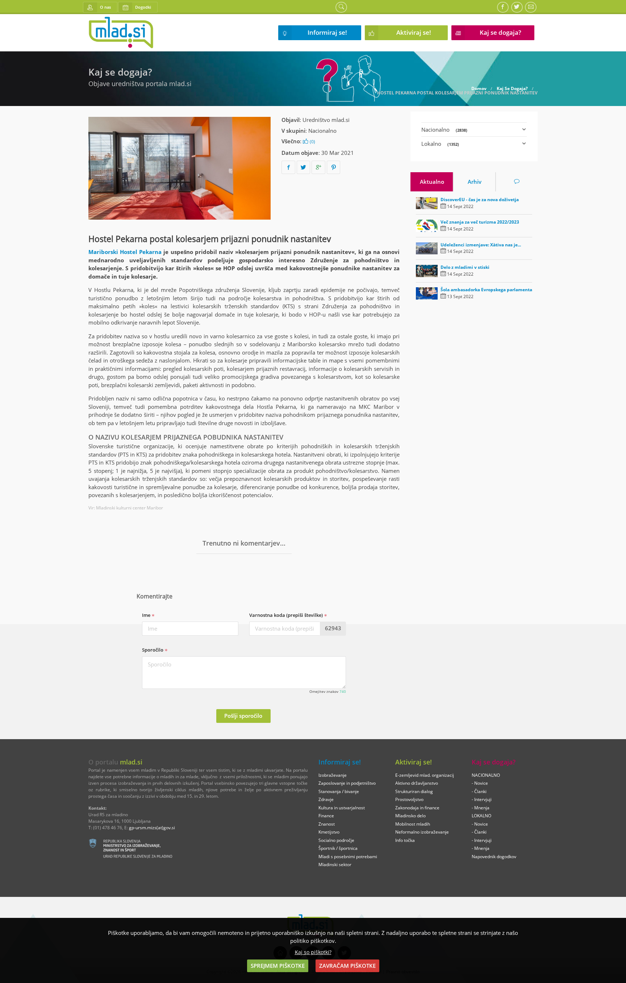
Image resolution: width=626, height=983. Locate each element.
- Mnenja (480, 808)
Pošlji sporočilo (243, 715)
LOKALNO (481, 816)
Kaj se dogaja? (500, 32)
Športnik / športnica (338, 848)
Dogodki (143, 7)
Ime (146, 615)
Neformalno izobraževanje (422, 832)
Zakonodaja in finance (417, 808)
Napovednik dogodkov (494, 856)
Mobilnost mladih (412, 824)
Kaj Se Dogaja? (512, 88)
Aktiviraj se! (413, 32)
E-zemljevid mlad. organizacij (424, 775)
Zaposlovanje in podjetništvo (347, 783)
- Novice (480, 783)
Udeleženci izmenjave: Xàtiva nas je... (481, 244)
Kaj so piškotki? (313, 952)
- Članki (479, 791)
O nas (105, 7)
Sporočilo (153, 650)
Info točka (405, 840)
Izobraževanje (332, 775)
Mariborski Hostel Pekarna (125, 251)
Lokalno (440, 143)
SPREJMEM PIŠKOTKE (278, 965)
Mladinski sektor (334, 864)
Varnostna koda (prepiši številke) (286, 615)
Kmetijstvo (328, 832)
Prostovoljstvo (409, 799)
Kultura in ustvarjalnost (341, 808)
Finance (326, 816)
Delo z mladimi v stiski (465, 267)
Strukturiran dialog (414, 791)
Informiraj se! (327, 32)
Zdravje (326, 799)
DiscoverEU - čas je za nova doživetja (480, 199)
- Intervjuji (482, 799)
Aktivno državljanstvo (416, 783)
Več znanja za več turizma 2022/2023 (480, 222)
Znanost (326, 824)
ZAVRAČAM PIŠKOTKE (347, 965)
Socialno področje (336, 840)
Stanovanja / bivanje (338, 791)
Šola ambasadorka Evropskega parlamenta (486, 289)
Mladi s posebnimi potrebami (347, 856)
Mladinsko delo (410, 816)
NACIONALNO (486, 775)
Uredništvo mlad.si (326, 119)
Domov (479, 88)
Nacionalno (322, 130)
